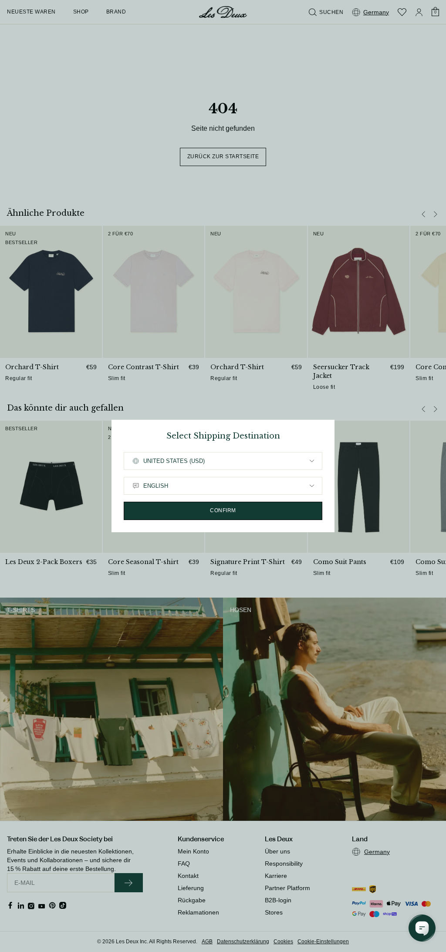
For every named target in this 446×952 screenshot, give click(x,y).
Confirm (223, 510)
